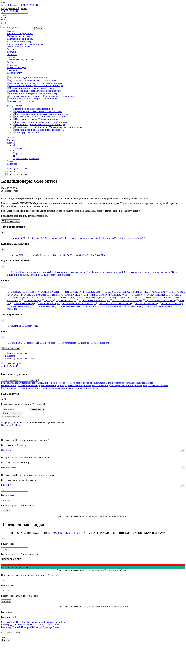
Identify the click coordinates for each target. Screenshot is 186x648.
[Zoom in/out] (11, 430)
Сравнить (6, 450)
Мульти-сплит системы (18, 36)
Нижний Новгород (21, 627)
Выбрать (6, 640)
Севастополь (39, 624)
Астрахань (17, 624)
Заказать (6, 511)
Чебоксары (36, 627)
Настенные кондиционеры (20, 33)
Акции (45, 383)
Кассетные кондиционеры (20, 41)
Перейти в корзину (9, 27)
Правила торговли (76, 383)
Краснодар (48, 622)
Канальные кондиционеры (20, 39)
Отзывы (11, 62)
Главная (11, 31)
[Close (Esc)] (2, 430)
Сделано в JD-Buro (10, 425)
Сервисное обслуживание (20, 59)
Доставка (11, 52)
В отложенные (8, 467)
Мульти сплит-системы (156, 385)
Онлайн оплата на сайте (118, 383)
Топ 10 (18, 383)
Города (36, 385)
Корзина (16, 67)
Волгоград (6, 624)
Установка (12, 54)
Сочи (57, 622)
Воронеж (27, 624)
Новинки (26, 383)
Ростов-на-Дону (35, 622)
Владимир (6, 627)
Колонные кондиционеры (107, 385)
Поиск (33, 380)
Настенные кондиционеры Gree (17, 385)
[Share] (5, 430)
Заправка (11, 57)
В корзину (6, 485)
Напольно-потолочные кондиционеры (26, 44)
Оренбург (47, 627)
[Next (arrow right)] (5, 433)
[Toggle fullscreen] (8, 430)
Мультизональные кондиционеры (17, 388)
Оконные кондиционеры (19, 46)
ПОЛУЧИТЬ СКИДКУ (11, 559)
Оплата (10, 49)
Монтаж (11, 143)
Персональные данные (141, 383)
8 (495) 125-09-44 (19, 7)
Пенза (56, 627)
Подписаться (36, 409)
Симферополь (53, 624)
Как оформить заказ (95, 383)
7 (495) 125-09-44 (9, 366)
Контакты (12, 65)
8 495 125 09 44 (66, 532)
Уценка (53, 383)
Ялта (62, 622)
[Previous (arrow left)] (2, 433)
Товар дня (37, 383)
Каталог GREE (14, 106)
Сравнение (13, 70)
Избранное (14, 73)
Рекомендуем (7, 383)
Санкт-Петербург (17, 622)
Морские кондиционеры (132, 385)
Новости (11, 171)
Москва (5, 622)
